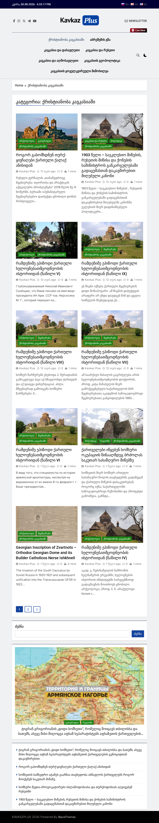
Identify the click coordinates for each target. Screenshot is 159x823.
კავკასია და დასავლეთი (62, 50)
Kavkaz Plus (27, 171)
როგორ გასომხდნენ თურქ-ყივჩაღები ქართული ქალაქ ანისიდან (41, 160)
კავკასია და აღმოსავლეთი (58, 60)
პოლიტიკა (116, 140)
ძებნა (19, 626)
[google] (29, 21)
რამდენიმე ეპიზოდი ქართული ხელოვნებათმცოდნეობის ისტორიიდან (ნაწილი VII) (109, 357)
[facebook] (14, 21)
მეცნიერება (110, 249)
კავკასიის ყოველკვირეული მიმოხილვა (79, 71)
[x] (24, 21)
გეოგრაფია (44, 140)
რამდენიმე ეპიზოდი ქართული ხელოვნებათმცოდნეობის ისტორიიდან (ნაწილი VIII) (44, 357)
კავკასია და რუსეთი (100, 50)
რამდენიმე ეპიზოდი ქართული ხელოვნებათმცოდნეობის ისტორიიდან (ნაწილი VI (44, 454)
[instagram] (18, 21)
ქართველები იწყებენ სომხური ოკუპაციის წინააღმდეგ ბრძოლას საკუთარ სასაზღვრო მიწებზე (111, 454)
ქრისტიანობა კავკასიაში (66, 39)
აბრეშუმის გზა (100, 39)
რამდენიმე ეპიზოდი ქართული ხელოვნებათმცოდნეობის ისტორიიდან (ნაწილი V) (44, 268)
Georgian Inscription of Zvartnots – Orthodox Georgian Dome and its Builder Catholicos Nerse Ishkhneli (46, 552)
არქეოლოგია (26, 140)
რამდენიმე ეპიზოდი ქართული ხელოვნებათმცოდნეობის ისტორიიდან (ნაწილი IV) (109, 552)
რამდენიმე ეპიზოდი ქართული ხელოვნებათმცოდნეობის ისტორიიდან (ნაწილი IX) (109, 268)
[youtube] (35, 21)
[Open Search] (138, 55)
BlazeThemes (67, 817)
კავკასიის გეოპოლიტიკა (102, 60)
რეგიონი (105, 440)
